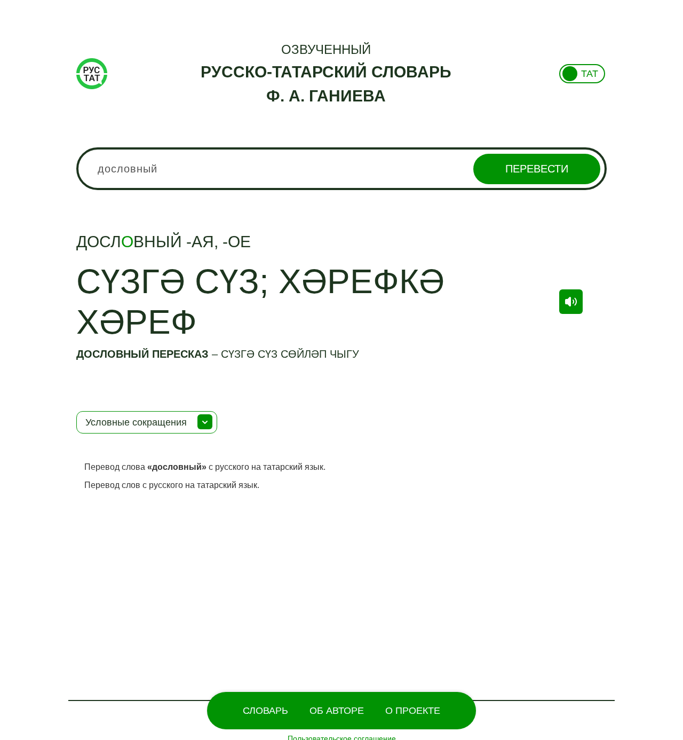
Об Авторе (336, 710)
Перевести (536, 169)
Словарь (265, 710)
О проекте (412, 710)
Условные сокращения (136, 422)
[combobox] (341, 168)
